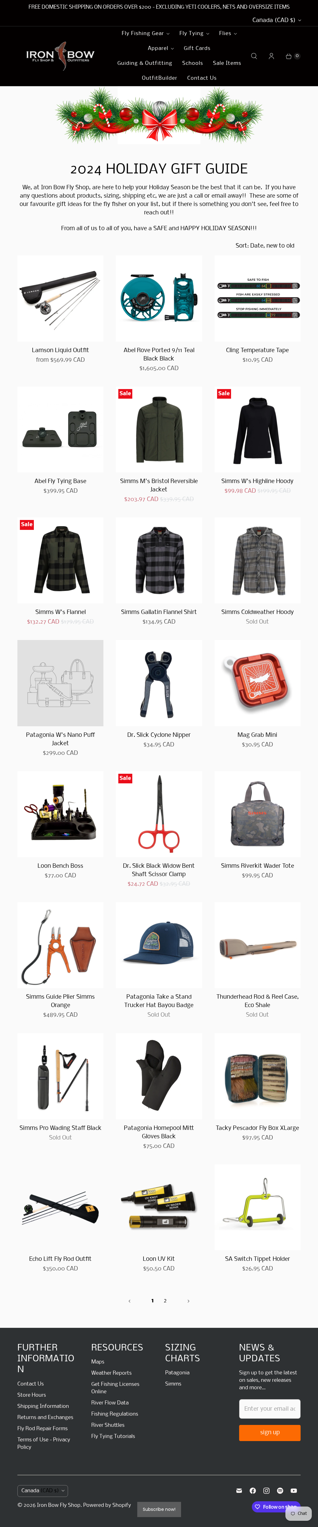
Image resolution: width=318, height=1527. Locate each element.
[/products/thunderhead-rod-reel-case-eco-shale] (258, 945)
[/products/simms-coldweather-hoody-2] (258, 560)
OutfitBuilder (159, 78)
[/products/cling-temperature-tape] (258, 298)
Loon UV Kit (159, 1259)
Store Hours (31, 1395)
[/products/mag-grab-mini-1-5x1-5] (258, 683)
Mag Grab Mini (257, 735)
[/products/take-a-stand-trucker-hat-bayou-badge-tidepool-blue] (159, 945)
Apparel (158, 48)
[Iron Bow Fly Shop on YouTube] (294, 1490)
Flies (225, 34)
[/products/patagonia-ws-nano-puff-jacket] (60, 683)
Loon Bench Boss (60, 866)
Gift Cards (197, 48)
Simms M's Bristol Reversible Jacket (159, 485)
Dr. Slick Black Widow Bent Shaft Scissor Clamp (159, 870)
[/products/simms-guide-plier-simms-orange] (60, 945)
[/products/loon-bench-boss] (60, 814)
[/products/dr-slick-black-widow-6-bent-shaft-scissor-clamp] (159, 814)
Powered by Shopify (107, 1505)
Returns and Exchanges (45, 1418)
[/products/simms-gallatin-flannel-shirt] (159, 560)
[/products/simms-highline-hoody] (258, 429)
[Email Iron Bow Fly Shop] (239, 1490)
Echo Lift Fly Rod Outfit (60, 1259)
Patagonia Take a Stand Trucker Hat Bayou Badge (158, 1001)
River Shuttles (108, 1425)
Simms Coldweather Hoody (257, 612)
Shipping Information (43, 1406)
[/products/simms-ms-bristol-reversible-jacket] (159, 429)
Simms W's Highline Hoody (257, 481)
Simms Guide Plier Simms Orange (60, 1001)
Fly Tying (191, 34)
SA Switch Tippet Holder (257, 1259)
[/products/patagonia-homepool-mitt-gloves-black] (159, 1076)
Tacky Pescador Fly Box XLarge (257, 1128)
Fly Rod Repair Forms (42, 1429)
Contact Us (202, 78)
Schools (192, 63)
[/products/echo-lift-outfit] (60, 1207)
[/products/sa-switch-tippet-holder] (258, 1207)
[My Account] (271, 56)
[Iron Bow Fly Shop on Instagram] (266, 1490)
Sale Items (227, 63)
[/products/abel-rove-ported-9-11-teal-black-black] (159, 298)
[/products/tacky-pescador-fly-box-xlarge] (258, 1076)
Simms (173, 1384)
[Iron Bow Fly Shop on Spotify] (280, 1490)
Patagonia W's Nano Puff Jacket (60, 739)
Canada (274, 20)
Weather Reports (111, 1373)
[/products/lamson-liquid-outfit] (60, 298)
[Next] (188, 1301)
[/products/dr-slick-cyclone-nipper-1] (159, 683)
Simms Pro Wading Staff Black (61, 1128)
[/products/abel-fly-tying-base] (60, 429)
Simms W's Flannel (60, 612)
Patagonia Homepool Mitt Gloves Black (159, 1132)
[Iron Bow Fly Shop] (60, 56)
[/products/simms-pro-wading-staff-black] (60, 1076)
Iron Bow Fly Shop (58, 1505)
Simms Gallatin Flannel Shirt (159, 612)
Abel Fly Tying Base (60, 481)
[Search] (254, 56)
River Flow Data (110, 1403)
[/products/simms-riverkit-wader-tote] (258, 814)
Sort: (265, 246)
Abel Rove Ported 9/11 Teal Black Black (159, 354)
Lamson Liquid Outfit (60, 350)
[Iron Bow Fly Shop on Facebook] (253, 1490)
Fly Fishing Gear (143, 34)
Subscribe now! (159, 1509)
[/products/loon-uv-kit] (159, 1207)
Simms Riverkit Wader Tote (257, 866)
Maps (97, 1362)
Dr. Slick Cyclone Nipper (159, 735)
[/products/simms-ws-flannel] (60, 560)
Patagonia (177, 1373)
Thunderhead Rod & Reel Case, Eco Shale (257, 1001)
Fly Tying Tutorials (113, 1437)
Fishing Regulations (114, 1414)
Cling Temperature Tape (257, 350)
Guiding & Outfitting (144, 63)
